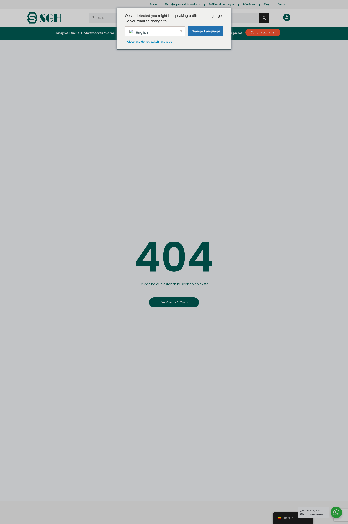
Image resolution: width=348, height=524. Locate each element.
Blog (266, 4)
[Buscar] (264, 18)
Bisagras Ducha (67, 33)
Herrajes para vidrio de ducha (182, 4)
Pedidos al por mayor (221, 4)
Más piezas (234, 33)
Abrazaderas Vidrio (99, 33)
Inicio (153, 4)
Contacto (283, 4)
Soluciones (249, 4)
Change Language (205, 31)
